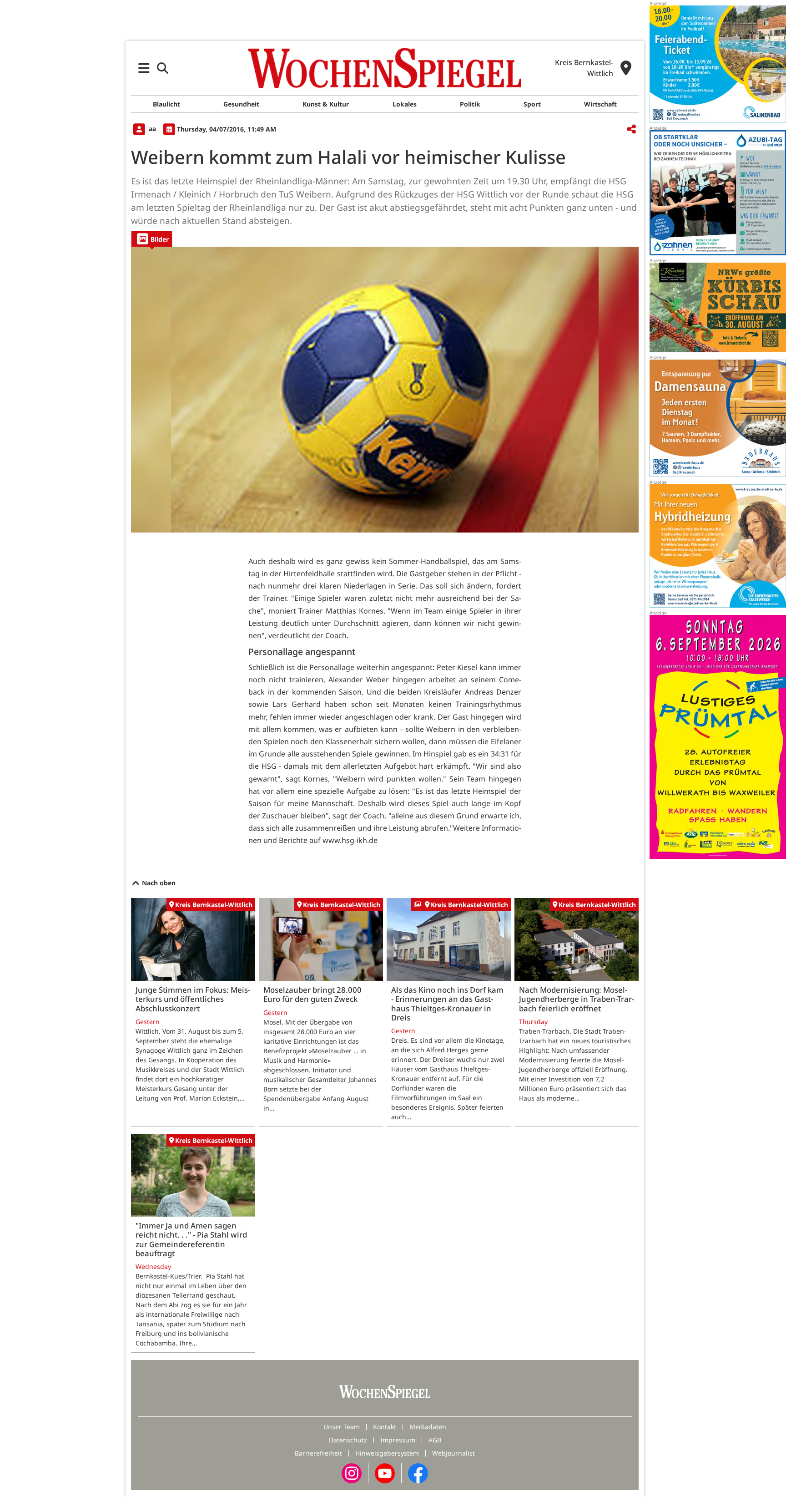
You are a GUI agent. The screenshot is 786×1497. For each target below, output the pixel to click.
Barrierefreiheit (318, 1453)
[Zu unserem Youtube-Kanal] (385, 1472)
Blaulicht (166, 104)
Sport (532, 104)
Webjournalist (453, 1453)
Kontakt (384, 1426)
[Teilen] (631, 129)
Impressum (397, 1440)
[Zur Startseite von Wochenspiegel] (384, 68)
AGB (434, 1440)
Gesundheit (241, 104)
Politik (470, 104)
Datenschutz (348, 1440)
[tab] (151, 239)
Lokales (405, 104)
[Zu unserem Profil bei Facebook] (418, 1472)
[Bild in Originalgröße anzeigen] (385, 390)
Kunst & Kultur (325, 104)
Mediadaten (427, 1426)
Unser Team (341, 1426)
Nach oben (158, 882)
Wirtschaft (600, 104)
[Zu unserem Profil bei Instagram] (352, 1472)
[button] (144, 68)
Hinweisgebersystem (387, 1453)
